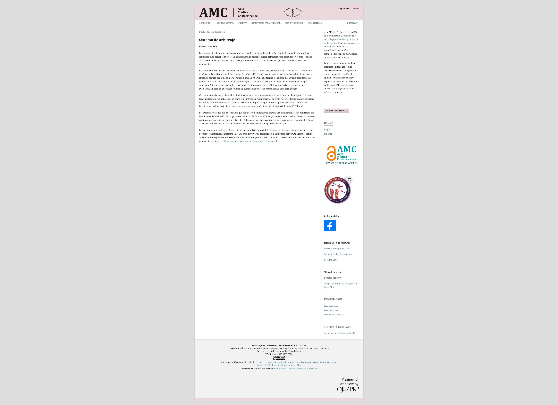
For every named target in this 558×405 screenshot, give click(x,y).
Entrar (356, 8)
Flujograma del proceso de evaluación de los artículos (249, 141)
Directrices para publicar (266, 23)
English (327, 129)
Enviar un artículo (336, 110)
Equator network (332, 277)
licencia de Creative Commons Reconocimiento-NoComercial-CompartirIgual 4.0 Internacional (290, 362)
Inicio (202, 32)
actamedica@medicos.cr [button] (289, 351)
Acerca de (205, 23)
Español (328, 133)
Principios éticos (294, 23)
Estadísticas (315, 23)
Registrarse (343, 8)
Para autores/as (331, 310)
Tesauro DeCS (331, 259)
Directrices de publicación (337, 248)
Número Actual (225, 23)
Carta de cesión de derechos (338, 254)
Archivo (242, 23)
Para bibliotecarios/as (333, 314)
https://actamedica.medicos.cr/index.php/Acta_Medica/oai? (296, 368)
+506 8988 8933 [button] (279, 354)
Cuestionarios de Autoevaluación (340, 333)
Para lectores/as (331, 306)
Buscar (353, 23)
